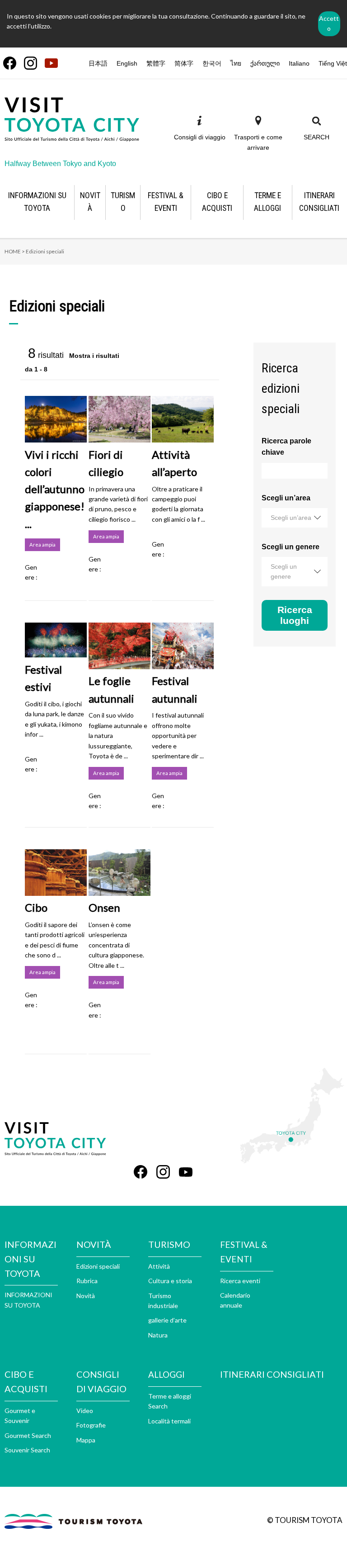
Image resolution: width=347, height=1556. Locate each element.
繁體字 (155, 63)
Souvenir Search (27, 1450)
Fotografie (91, 1425)
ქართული (265, 63)
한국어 (211, 63)
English (127, 63)
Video (84, 1410)
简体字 (183, 63)
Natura (158, 1335)
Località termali (169, 1421)
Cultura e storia (170, 1281)
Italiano (299, 63)
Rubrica (87, 1281)
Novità (85, 1295)
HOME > (15, 251)
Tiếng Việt (333, 63)
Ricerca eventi (240, 1281)
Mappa (85, 1440)
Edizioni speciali (98, 1266)
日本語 (98, 63)
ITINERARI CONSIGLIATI (272, 1374)
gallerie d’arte (167, 1320)
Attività (159, 1266)
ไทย (235, 63)
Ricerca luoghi (294, 615)
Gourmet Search (28, 1435)
